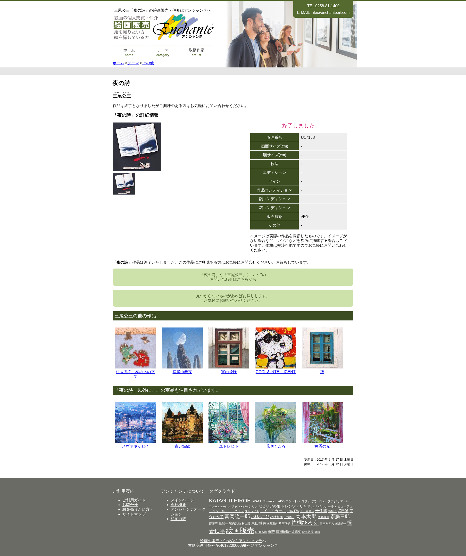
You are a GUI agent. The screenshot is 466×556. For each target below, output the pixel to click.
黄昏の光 (322, 446)
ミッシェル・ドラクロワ (226, 511)
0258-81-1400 (327, 6)
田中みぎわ (327, 523)
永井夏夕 (272, 523)
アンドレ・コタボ (298, 501)
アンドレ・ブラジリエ (327, 501)
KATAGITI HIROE (230, 501)
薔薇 (271, 532)
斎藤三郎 (340, 516)
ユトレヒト (229, 446)
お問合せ (130, 505)
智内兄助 (235, 523)
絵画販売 (240, 530)
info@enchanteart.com (330, 12)
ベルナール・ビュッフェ (335, 506)
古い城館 (182, 446)
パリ (314, 506)
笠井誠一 (340, 523)
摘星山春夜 (182, 372)
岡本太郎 (306, 516)
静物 (317, 532)
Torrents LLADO (273, 501)
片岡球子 (284, 523)
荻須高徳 (261, 532)
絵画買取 (178, 519)
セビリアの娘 (269, 506)
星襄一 (223, 523)
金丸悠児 (308, 532)
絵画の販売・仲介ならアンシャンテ (231, 541)
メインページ (182, 500)
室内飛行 (229, 372)
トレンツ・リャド (295, 506)
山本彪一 (289, 517)
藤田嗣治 (283, 532)
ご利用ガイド (134, 500)
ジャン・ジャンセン (244, 506)
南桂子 (332, 511)
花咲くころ (275, 446)
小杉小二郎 (260, 517)
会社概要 (178, 505)
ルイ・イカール (273, 511)
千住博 (321, 510)
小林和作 (276, 517)
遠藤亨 (296, 532)
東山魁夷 (258, 523)
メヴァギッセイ (135, 446)
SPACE (257, 501)
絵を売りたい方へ (137, 509)
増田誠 (343, 511)
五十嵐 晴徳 (307, 511)
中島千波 (293, 511)
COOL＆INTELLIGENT (276, 372)
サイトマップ (134, 514)
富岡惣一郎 (237, 516)
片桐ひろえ (305, 523)
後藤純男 (323, 517)
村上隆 (246, 523)
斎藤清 (213, 523)
